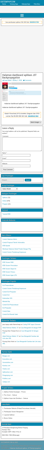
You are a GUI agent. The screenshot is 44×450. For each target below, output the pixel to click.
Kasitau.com (6, 365)
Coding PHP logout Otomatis (32, 324)
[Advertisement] (22, 48)
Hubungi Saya (26, 4)
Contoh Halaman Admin (9, 239)
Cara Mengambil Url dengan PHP (31, 328)
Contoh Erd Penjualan (9, 292)
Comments (28, 80)
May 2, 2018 (18, 80)
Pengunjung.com (7, 375)
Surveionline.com (7, 362)
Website (4, 163)
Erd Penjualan (6, 308)
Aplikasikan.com (7, 372)
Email (4, 158)
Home (4, 4)
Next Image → (36, 122)
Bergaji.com (6, 356)
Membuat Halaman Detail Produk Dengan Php (16, 249)
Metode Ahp (6, 301)
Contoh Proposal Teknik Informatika (13, 242)
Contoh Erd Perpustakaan (10, 305)
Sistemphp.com (6, 446)
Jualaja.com (6, 382)
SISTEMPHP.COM (7, 1)
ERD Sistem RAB (7, 262)
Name (4, 153)
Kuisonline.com (7, 359)
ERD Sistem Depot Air (9, 269)
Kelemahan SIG (7, 298)
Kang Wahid (7, 80)
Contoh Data (6, 311)
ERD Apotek (6, 245)
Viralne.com (6, 369)
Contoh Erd (5, 295)
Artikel (4, 201)
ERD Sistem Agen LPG (9, 275)
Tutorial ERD (6, 214)
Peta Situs (37, 4)
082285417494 (34, 22)
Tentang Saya (14, 4)
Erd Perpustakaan (8, 285)
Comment (5, 136)
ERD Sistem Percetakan (10, 265)
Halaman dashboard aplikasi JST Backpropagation (19, 76)
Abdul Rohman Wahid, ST (10, 328)
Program (5, 204)
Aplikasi (4, 197)
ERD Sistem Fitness (8, 272)
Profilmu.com (6, 378)
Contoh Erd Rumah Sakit (10, 314)
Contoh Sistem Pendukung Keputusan (14, 252)
